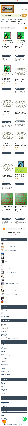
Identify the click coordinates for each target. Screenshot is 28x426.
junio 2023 (3, 384)
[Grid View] (24, 28)
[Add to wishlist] (3, 52)
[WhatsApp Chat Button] (25, 419)
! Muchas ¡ (3, 344)
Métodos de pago (7, 320)
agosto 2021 (3, 393)
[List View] (26, 28)
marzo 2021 (3, 394)
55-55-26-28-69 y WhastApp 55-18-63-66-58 (9, 338)
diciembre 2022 (4, 389)
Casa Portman (3, 350)
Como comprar (4, 352)
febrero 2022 (3, 392)
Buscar (24, 15)
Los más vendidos (4, 400)
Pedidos (2, 312)
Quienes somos (4, 375)
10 (21, 228)
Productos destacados (5, 374)
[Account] (23, 9)
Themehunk (22, 424)
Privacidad (3, 309)
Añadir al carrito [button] (7, 55)
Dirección (3, 313)
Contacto (2, 354)
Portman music (4, 411)
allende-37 (3, 345)
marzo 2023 (3, 386)
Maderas (2, 365)
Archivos (5, 379)
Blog (2, 347)
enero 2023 (3, 387)
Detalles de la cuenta (5, 315)
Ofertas (2, 369)
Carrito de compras (4, 348)
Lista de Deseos (4, 361)
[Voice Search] (20, 15)
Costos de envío (4, 310)
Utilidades (5, 306)
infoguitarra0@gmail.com (6, 337)
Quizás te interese (7, 398)
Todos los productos (5, 377)
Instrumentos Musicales (5, 359)
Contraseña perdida (5, 316)
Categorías (5, 239)
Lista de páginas (6, 341)
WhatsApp (3, 330)
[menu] (26, 9)
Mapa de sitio (3, 367)
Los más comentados (5, 362)
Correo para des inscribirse (6, 355)
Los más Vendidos (4, 364)
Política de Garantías (5, 371)
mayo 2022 (3, 390)
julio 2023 (3, 383)
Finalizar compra (4, 358)
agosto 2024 (3, 382)
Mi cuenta (3, 368)
